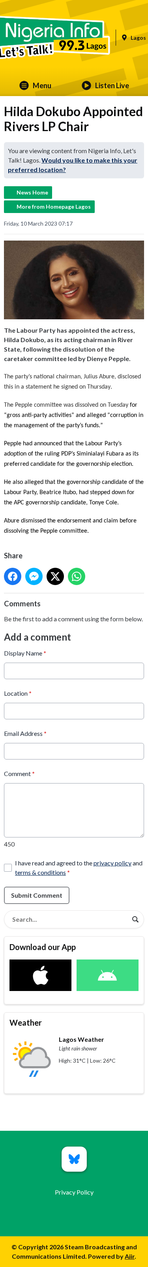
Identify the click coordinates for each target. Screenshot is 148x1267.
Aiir (130, 1256)
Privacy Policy (74, 1192)
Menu (42, 85)
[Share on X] (55, 576)
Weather (25, 1022)
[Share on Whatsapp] (76, 576)
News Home (32, 192)
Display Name (25, 653)
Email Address (25, 733)
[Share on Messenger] (34, 576)
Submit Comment (36, 895)
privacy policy (112, 863)
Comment (19, 773)
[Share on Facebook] (12, 576)
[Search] (135, 919)
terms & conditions (40, 872)
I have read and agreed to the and (78, 867)
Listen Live (112, 85)
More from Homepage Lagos (54, 206)
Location (18, 693)
